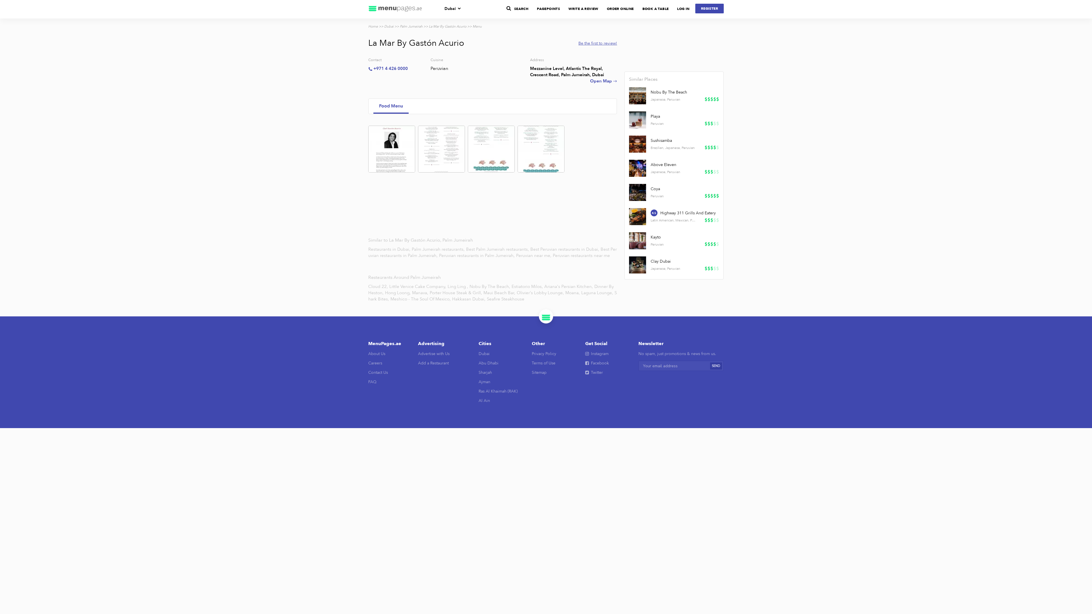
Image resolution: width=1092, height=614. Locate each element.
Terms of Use (543, 363)
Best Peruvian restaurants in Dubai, (565, 249)
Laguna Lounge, (597, 293)
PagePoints (548, 9)
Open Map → (603, 81)
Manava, (420, 293)
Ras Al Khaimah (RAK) (498, 391)
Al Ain (484, 400)
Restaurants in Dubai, (389, 249)
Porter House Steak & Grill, (456, 293)
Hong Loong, (398, 293)
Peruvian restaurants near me (581, 255)
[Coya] (637, 192)
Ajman (484, 382)
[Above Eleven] (637, 168)
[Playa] (637, 119)
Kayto (656, 237)
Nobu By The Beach (669, 92)
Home (373, 26)
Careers (375, 363)
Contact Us (378, 372)
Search (521, 9)
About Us (376, 353)
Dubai (450, 8)
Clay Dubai (661, 261)
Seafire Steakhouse (505, 299)
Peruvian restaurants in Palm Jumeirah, (477, 255)
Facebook (600, 363)
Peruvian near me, (534, 255)
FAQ (372, 382)
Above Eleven (663, 164)
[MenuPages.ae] (395, 9)
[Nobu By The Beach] (637, 95)
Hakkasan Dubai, (468, 299)
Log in (683, 9)
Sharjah (485, 372)
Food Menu (391, 106)
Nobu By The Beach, (490, 286)
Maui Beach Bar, (499, 293)
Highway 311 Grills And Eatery (688, 213)
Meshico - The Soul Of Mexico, (420, 299)
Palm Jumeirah (411, 26)
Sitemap (539, 372)
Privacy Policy (544, 353)
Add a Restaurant (433, 363)
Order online (620, 9)
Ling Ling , (458, 286)
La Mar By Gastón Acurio (447, 26)
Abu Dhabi (489, 363)
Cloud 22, (378, 286)
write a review (583, 9)
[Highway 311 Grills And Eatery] (637, 216)
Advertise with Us (434, 353)
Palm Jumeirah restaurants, (439, 249)
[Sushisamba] (637, 144)
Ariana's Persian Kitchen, (568, 286)
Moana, (572, 293)
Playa (655, 116)
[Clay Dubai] (637, 264)
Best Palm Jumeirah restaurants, (498, 249)
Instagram (600, 353)
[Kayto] (637, 240)
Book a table (655, 9)
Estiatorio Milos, (527, 286)
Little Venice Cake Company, (417, 286)
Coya (655, 189)
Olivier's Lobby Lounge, (540, 293)
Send (716, 366)
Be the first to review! (597, 43)
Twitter (597, 372)
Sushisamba (661, 140)
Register (709, 8)
